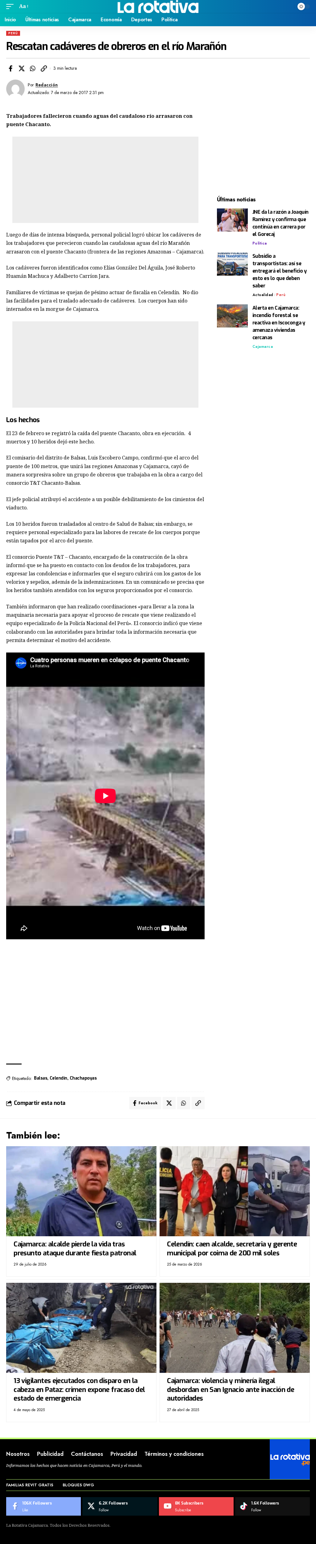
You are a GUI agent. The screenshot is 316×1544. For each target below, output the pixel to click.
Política (259, 243)
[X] (119, 1506)
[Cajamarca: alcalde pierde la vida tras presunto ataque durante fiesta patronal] (81, 1191)
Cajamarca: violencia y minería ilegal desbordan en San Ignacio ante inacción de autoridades (230, 1389)
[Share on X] (21, 68)
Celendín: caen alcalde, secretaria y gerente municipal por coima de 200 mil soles (232, 1249)
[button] (11, 6)
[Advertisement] (105, 180)
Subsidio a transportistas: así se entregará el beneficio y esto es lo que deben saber (279, 271)
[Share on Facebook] (10, 68)
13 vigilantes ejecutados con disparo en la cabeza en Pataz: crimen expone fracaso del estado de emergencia (79, 1389)
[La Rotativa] (158, 6)
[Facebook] (43, 1506)
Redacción (46, 85)
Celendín (58, 1078)
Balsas (40, 1078)
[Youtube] (196, 1506)
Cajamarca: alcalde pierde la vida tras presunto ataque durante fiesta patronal (75, 1249)
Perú (13, 33)
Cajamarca (262, 346)
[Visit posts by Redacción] (15, 89)
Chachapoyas (83, 1078)
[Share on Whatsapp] (32, 68)
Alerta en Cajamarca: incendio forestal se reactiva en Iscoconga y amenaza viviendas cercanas (278, 323)
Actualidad (262, 295)
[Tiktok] (272, 1506)
